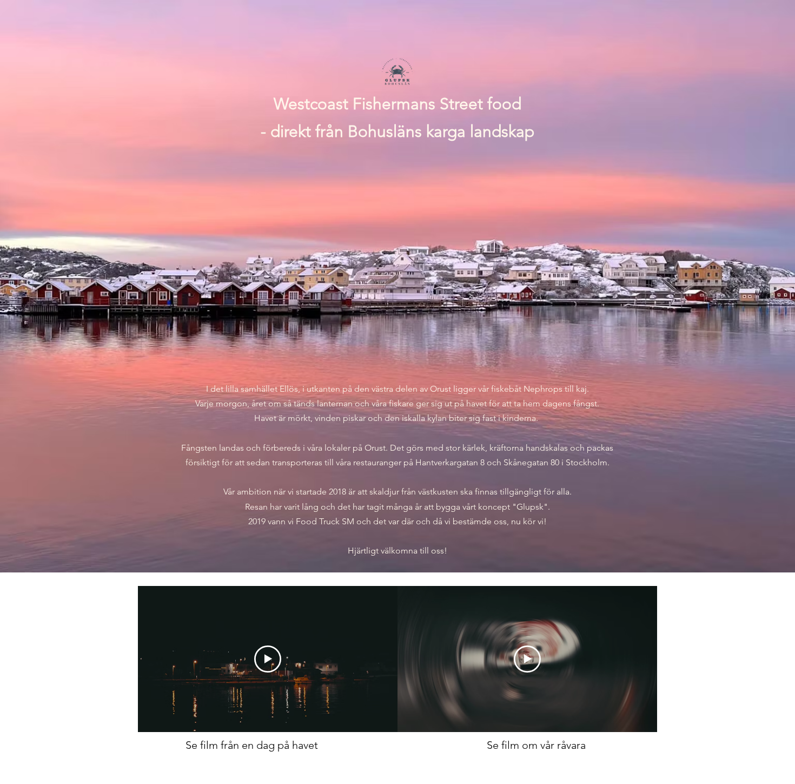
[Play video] (267, 659)
